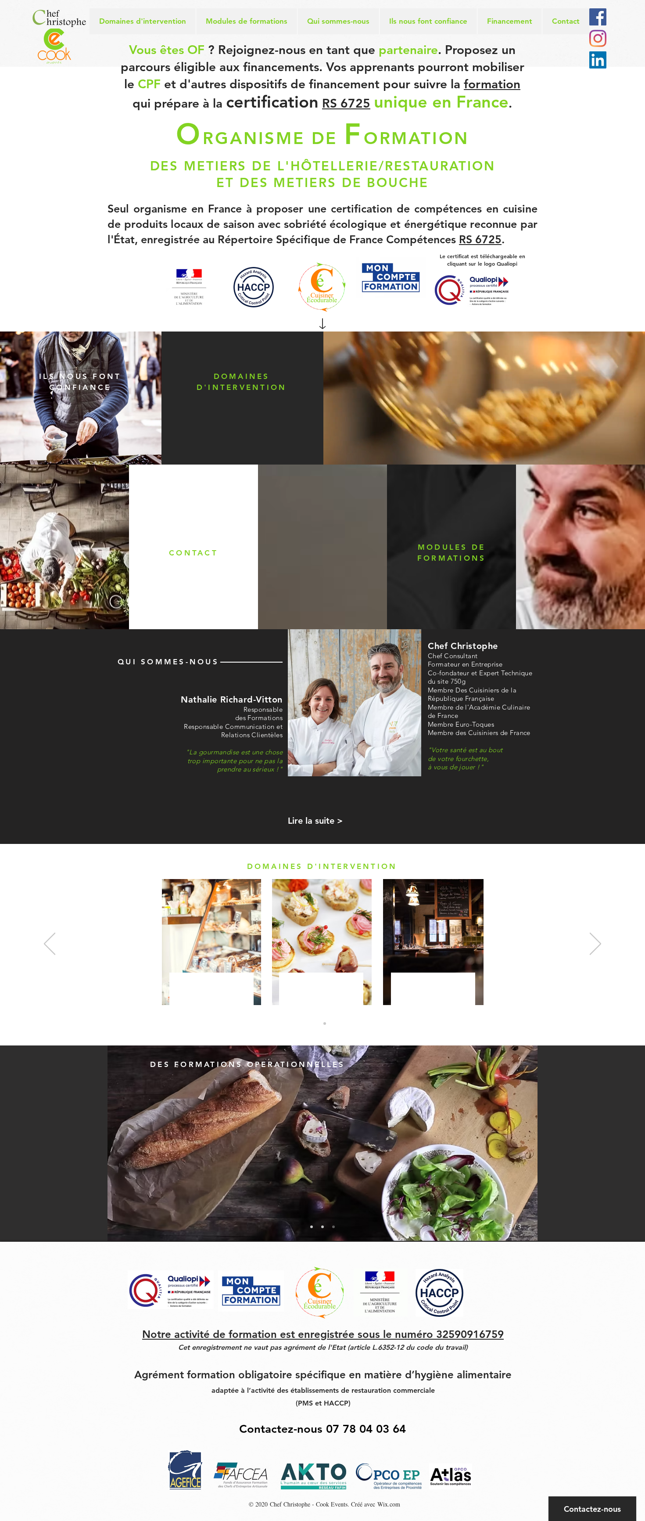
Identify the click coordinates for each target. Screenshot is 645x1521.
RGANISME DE (273, 138)
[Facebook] (597, 16)
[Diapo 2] (324, 1023)
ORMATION (416, 138)
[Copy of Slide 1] (322, 1226)
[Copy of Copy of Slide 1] (333, 1226)
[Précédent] (49, 944)
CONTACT (193, 552)
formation (492, 83)
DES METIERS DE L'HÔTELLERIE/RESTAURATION (322, 165)
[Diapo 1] (320, 1023)
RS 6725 (346, 103)
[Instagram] (597, 38)
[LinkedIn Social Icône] (597, 59)
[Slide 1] (311, 1226)
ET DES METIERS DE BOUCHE (322, 182)
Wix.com (388, 1504)
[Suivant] (595, 944)
